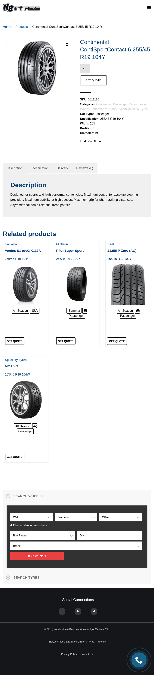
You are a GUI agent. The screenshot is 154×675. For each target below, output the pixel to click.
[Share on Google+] (90, 141)
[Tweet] (85, 141)
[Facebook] (62, 611)
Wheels (102, 641)
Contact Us (87, 654)
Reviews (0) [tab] (84, 168)
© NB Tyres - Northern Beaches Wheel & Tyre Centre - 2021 (77, 629)
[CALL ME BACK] (138, 659)
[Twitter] (94, 611)
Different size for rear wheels (29, 525)
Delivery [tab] (62, 168)
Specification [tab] (39, 168)
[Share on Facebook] (81, 141)
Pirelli (122, 251)
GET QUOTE (93, 80)
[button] (67, 44)
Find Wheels (37, 556)
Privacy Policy (69, 654)
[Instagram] (78, 611)
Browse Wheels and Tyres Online (66, 641)
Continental (104, 104)
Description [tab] (14, 168)
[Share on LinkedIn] (100, 141)
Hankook (23, 251)
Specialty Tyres (17, 367)
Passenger (120, 104)
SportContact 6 (129, 109)
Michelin (70, 251)
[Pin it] (95, 141)
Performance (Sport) (104, 109)
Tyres (144, 109)
